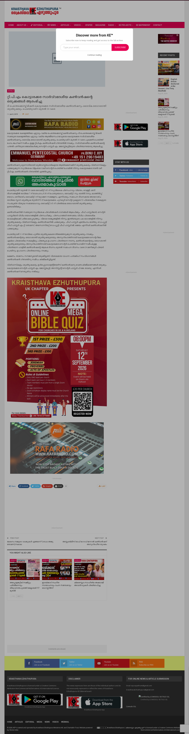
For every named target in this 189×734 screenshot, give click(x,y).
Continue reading (94, 55)
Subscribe (120, 47)
